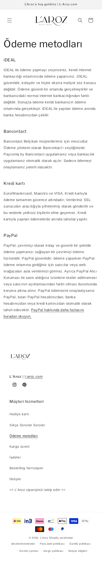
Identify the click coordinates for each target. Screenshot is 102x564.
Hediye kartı (19, 414)
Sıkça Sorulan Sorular (27, 425)
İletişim (15, 479)
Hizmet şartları (29, 550)
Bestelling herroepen (26, 468)
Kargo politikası (53, 550)
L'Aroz (44, 537)
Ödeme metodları (23, 436)
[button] (9, 20)
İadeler (15, 457)
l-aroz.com (34, 376)
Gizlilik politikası (80, 543)
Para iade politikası (52, 543)
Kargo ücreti (19, 446)
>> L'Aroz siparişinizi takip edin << (37, 490)
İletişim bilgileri (78, 550)
